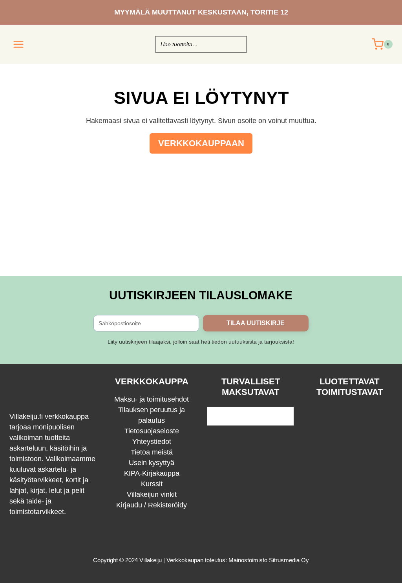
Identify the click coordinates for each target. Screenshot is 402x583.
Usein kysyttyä (151, 463)
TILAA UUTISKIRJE (256, 323)
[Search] (237, 44)
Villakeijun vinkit (152, 494)
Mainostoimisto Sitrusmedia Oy (268, 560)
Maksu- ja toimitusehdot (151, 399)
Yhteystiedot (151, 441)
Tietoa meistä (152, 452)
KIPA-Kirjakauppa (151, 473)
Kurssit (152, 484)
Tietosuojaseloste (151, 431)
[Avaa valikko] (18, 44)
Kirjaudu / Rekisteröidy (151, 505)
